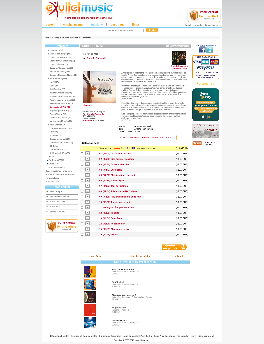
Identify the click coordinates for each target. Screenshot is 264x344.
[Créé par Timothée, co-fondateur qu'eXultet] (205, 120)
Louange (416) (56, 50)
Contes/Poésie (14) (58, 149)
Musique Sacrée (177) (60, 71)
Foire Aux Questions (164, 336)
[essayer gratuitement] (204, 22)
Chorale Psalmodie (179, 46)
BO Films (54, 146)
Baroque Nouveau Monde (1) (63, 75)
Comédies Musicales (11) (61, 142)
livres (136, 24)
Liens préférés (205, 336)
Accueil (48, 38)
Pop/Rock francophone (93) (63, 96)
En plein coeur (119, 308)
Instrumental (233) (58, 78)
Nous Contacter (57, 202)
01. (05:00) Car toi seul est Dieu (115, 153)
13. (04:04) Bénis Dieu (110, 218)
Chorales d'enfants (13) (61, 128)
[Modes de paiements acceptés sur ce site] (205, 78)
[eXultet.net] (77, 19)
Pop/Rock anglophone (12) (62, 100)
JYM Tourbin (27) (58, 89)
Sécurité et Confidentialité (84, 336)
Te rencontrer (86, 38)
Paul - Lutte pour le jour (123, 269)
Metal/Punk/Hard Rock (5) (61, 103)
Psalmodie (87, 120)
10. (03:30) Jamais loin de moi (114, 202)
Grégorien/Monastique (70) (62, 61)
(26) (60, 107)
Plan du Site (146, 336)
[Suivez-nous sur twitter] (209, 52)
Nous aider (55, 207)
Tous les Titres (53, 181)
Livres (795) (53, 164)
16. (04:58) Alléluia (108, 234)
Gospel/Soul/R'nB (70, 38)
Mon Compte (213, 25)
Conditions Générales (110, 336)
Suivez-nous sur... (206, 45)
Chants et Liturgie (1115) (61, 54)
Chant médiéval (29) (59, 64)
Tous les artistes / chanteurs (59, 171)
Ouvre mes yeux (119, 320)
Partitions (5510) (56, 160)
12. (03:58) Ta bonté (109, 213)
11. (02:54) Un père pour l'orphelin (116, 207)
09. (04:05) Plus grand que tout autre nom (120, 197)
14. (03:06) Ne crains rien (112, 224)
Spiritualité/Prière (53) (60, 153)
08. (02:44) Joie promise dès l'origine (118, 191)
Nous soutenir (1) (56, 167)
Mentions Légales (60, 336)
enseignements (73, 24)
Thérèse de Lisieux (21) (60, 117)
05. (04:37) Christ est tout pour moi (117, 175)
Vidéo (51, 157)
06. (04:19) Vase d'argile (111, 180)
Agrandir (87, 105)
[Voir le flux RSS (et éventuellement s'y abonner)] (205, 145)
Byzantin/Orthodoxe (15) (61, 68)
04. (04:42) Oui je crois (110, 170)
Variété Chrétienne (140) (61, 93)
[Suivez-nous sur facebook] (202, 52)
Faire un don (183, 336)
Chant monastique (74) (60, 57)
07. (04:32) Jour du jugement (113, 186)
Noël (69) (54, 132)
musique (97, 24)
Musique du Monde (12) (61, 121)
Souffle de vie (118, 282)
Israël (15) (54, 82)
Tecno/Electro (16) (58, 114)
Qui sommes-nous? (59, 197)
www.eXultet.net (142, 340)
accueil (50, 24)
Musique (57, 38)
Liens (193, 336)
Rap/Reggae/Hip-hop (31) (61, 110)
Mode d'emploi (194, 25)
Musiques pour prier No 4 (124, 295)
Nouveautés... (52, 178)
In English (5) (56, 135)
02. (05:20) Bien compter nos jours (117, 159)
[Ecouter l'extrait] (205, 85)
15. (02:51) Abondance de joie (114, 229)
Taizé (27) (54, 86)
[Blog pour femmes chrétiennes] (205, 137)
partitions (117, 24)
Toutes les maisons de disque (60, 174)
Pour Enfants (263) (58, 125)
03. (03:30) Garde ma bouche (114, 164)
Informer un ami (57, 212)
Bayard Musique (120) (60, 139)
